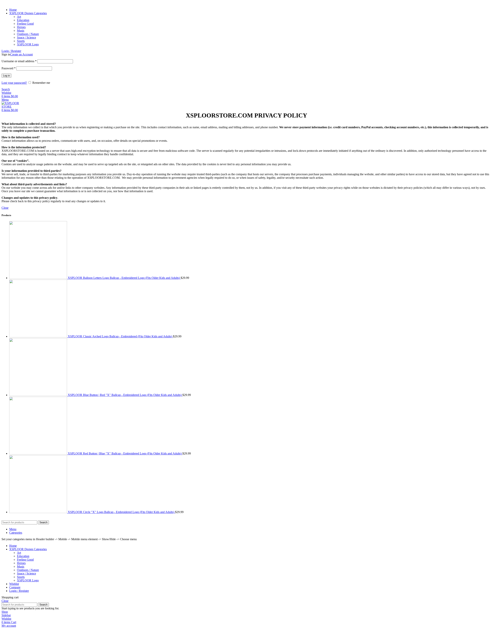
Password (9, 68)
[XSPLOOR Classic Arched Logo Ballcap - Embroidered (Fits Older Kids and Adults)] (38, 336)
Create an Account (21, 54)
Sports (21, 41)
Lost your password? (14, 82)
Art (19, 16)
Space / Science (26, 37)
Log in (6, 75)
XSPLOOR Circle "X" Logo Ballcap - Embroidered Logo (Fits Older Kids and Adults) (121, 512)
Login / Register (19, 590)
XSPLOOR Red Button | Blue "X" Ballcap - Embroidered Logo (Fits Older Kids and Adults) (125, 453)
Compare (14, 587)
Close (5, 207)
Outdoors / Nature (28, 34)
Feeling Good (25, 23)
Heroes (21, 27)
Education (23, 20)
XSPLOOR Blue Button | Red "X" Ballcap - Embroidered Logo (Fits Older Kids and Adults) (125, 395)
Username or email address (19, 61)
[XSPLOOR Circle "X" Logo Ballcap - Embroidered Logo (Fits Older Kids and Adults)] (38, 512)
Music (20, 30)
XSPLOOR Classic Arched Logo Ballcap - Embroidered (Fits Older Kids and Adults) (120, 336)
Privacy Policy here (80, 518)
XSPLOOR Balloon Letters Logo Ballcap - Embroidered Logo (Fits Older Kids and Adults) (124, 277)
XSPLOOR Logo (28, 44)
